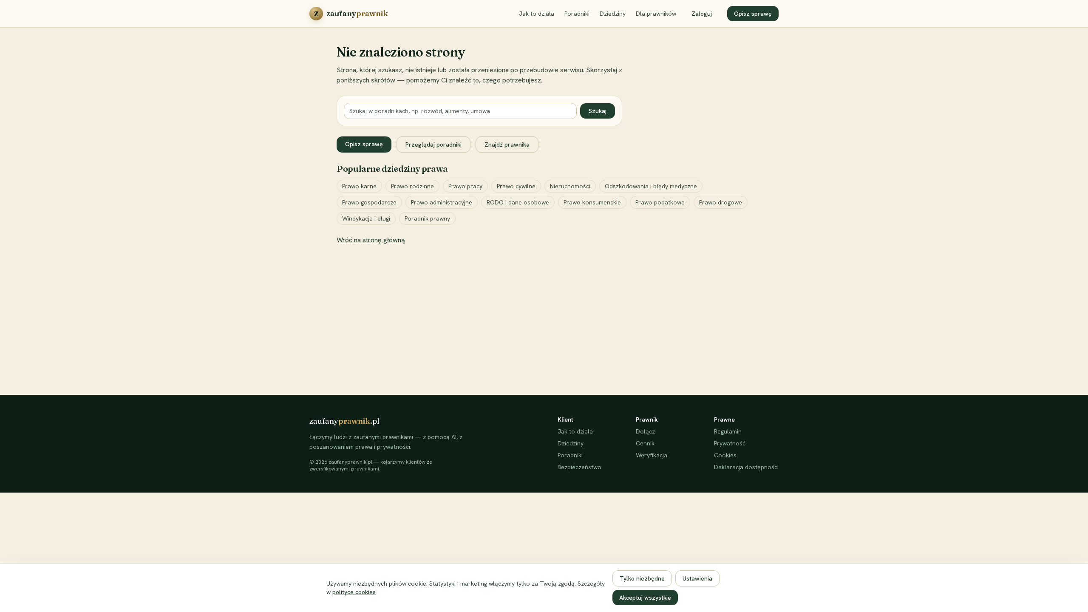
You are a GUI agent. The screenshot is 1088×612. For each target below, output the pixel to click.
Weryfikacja (651, 455)
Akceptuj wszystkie (645, 597)
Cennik (645, 443)
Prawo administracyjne (441, 202)
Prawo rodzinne (412, 186)
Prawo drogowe (720, 202)
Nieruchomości (570, 186)
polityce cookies (354, 592)
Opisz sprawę (753, 13)
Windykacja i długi (366, 218)
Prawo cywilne (516, 186)
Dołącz (645, 431)
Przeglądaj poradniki (433, 144)
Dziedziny (613, 13)
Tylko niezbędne (642, 578)
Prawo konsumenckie (592, 202)
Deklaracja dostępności (746, 467)
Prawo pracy (465, 186)
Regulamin (728, 431)
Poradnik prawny (427, 218)
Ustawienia (697, 578)
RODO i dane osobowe (518, 202)
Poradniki (576, 13)
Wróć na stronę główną (371, 239)
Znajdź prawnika (507, 144)
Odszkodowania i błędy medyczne (651, 186)
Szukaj (597, 111)
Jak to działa (536, 13)
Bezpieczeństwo (579, 467)
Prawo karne (359, 186)
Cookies (725, 455)
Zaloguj (701, 13)
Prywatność (729, 443)
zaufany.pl (344, 421)
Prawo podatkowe (660, 202)
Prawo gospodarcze (369, 202)
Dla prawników (656, 13)
